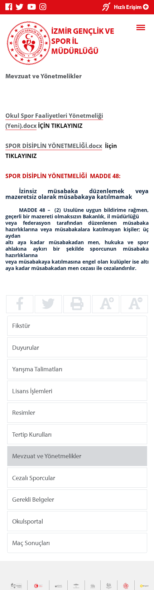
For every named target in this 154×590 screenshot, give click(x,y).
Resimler (23, 412)
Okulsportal (27, 521)
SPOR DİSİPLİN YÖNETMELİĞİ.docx (53, 146)
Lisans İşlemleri (32, 390)
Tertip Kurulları (32, 434)
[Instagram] (44, 7)
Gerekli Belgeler (33, 499)
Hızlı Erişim (128, 6)
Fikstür (21, 325)
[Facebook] (10, 7)
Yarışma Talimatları (37, 369)
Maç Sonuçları (31, 543)
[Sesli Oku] (108, 7)
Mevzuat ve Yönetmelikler (46, 456)
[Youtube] (33, 7)
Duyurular (25, 347)
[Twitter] (21, 7)
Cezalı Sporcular (33, 477)
